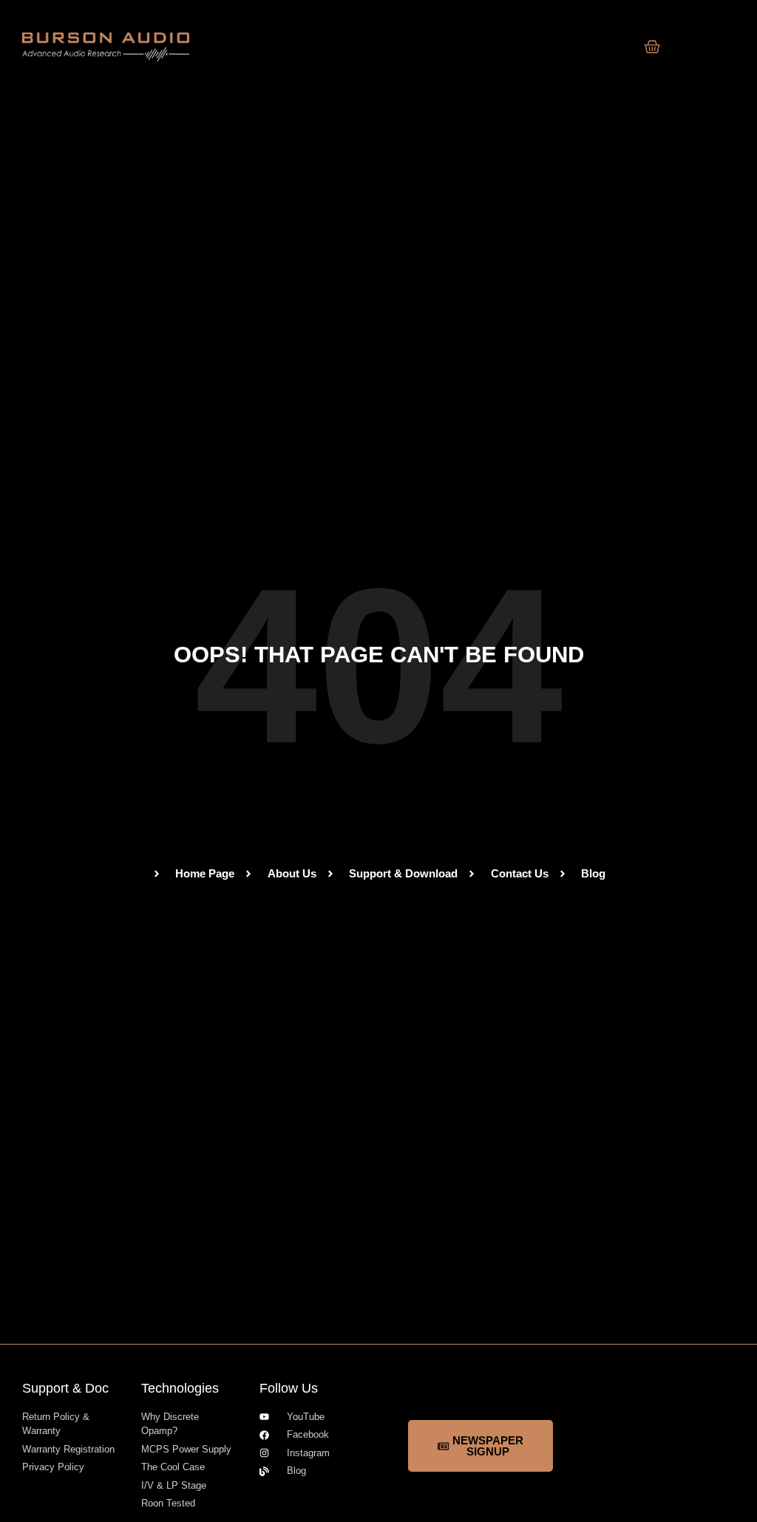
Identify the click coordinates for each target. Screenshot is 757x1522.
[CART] (652, 47)
